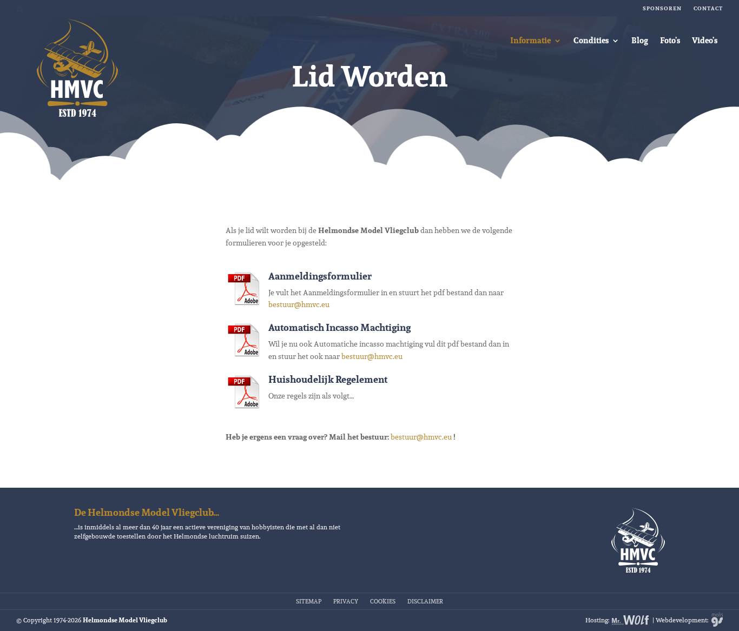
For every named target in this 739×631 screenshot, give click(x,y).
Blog (639, 40)
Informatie (530, 40)
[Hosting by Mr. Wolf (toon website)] (631, 620)
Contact (708, 8)
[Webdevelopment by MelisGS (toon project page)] (716, 620)
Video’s (704, 40)
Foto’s (670, 40)
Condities (591, 40)
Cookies (382, 600)
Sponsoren (662, 8)
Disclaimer (425, 600)
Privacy (345, 600)
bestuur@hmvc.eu (298, 304)
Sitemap (308, 600)
